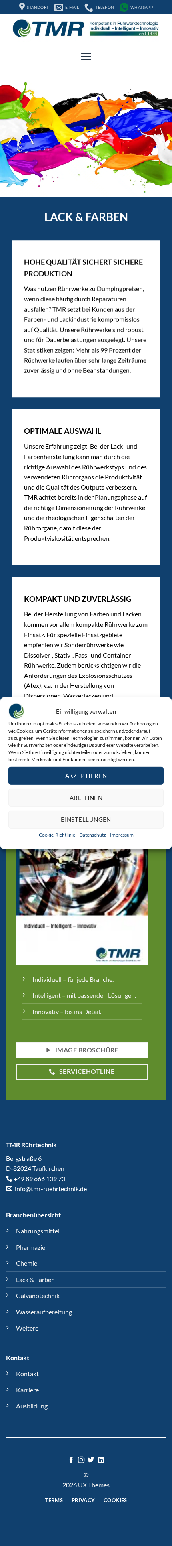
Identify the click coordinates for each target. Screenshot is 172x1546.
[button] (86, 56)
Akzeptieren (86, 775)
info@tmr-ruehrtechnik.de (50, 1188)
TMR (13, 1144)
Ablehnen (86, 797)
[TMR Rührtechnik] (86, 28)
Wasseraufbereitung (44, 1312)
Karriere (27, 1390)
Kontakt (27, 1373)
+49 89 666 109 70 (39, 1178)
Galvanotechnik (38, 1295)
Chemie (26, 1263)
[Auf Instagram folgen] (81, 1460)
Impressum (122, 835)
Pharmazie (30, 1247)
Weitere (27, 1328)
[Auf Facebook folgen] (71, 1460)
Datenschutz (92, 835)
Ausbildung (32, 1406)
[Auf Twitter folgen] (91, 1460)
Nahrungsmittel (38, 1231)
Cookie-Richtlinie (57, 835)
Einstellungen (86, 819)
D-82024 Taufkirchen (35, 1168)
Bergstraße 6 (24, 1158)
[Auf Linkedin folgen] (101, 1460)
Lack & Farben (35, 1279)
